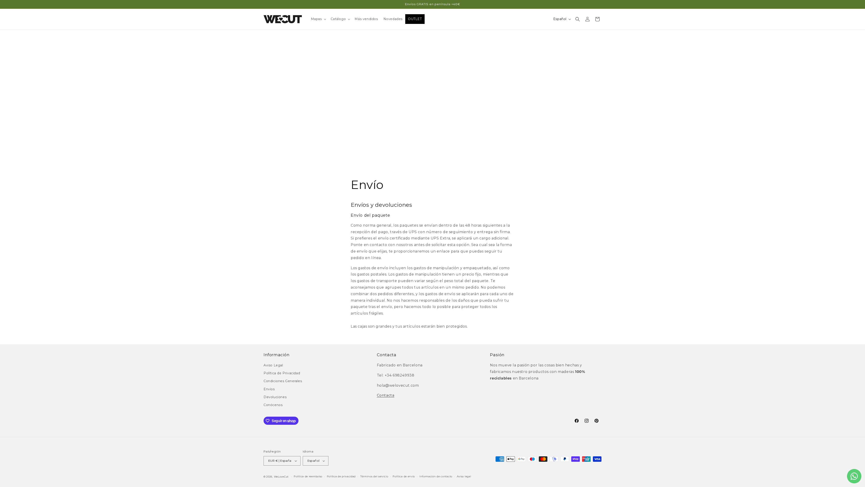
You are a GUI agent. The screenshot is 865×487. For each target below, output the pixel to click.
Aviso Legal (273, 365)
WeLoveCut (281, 476)
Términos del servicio (374, 476)
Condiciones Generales (283, 381)
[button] (318, 19)
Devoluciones (275, 397)
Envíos (269, 389)
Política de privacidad (341, 476)
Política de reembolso (308, 476)
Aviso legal (464, 476)
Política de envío (404, 476)
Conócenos (273, 405)
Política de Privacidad (282, 373)
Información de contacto (435, 476)
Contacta (385, 395)
